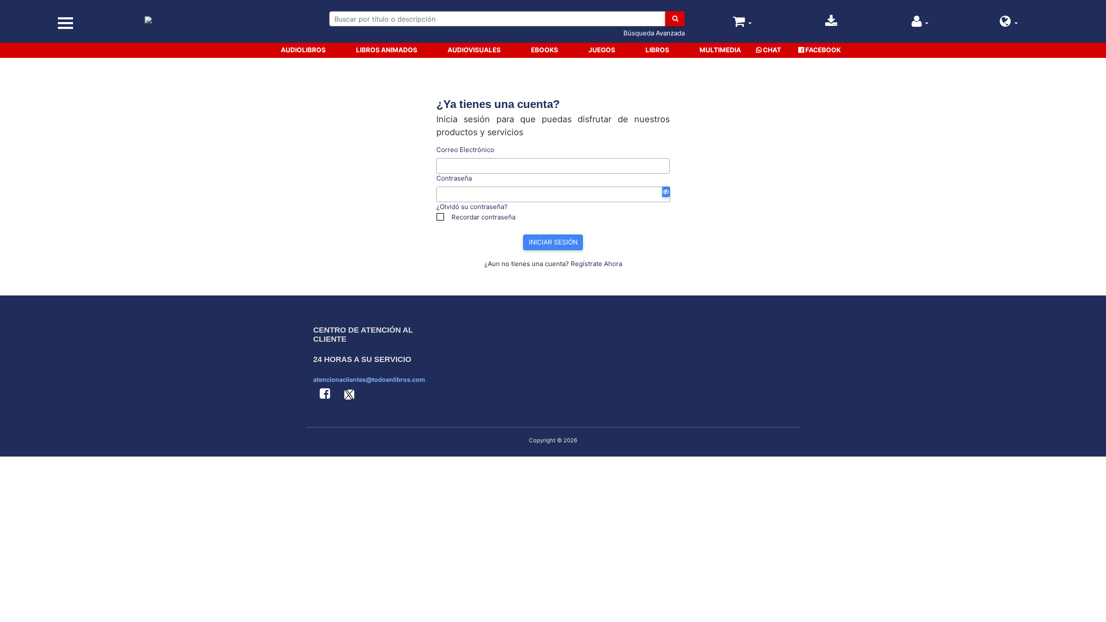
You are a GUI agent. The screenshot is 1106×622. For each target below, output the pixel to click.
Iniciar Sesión (553, 242)
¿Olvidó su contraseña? (472, 207)
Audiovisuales (474, 50)
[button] (1009, 23)
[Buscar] (675, 18)
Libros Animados (386, 50)
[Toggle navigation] (66, 23)
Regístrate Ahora (596, 264)
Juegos (601, 50)
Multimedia (720, 50)
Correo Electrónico (465, 150)
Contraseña (454, 178)
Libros (657, 50)
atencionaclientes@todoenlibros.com (369, 379)
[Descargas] (831, 23)
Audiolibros (303, 50)
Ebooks (544, 50)
